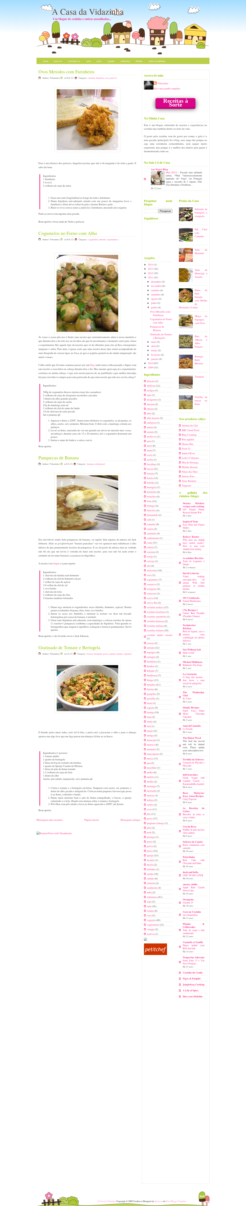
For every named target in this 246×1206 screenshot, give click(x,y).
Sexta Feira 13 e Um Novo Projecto (193, 962)
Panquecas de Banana (58, 458)
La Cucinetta (190, 674)
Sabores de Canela (193, 841)
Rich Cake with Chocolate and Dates (193, 861)
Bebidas (139, 61)
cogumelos (93, 239)
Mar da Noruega (190, 462)
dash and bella (190, 872)
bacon (90, 653)
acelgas (151, 390)
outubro (155, 290)
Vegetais (111, 61)
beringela (98, 653)
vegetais (126, 653)
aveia (150, 455)
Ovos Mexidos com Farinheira (66, 71)
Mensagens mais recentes (50, 820)
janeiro (155, 359)
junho (154, 307)
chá (149, 565)
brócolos (151, 510)
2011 (151, 277)
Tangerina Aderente (193, 957)
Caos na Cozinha (192, 911)
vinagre (151, 929)
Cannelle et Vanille (193, 942)
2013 (151, 268)
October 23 (188, 902)
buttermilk (152, 515)
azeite (150, 459)
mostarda (152, 790)
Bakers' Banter (191, 536)
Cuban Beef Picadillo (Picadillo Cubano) (193, 614)
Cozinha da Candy (193, 972)
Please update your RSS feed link (193, 947)
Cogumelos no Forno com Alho (67, 233)
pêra (149, 827)
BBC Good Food (190, 430)
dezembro (156, 281)
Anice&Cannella (192, 725)
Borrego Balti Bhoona (199, 360)
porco (113, 77)
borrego (151, 505)
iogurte (151, 707)
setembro (156, 294)
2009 (151, 367)
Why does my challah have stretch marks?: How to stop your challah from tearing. (193, 544)
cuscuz (151, 643)
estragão (151, 657)
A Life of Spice (191, 990)
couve (150, 598)
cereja (150, 556)
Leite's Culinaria (190, 458)
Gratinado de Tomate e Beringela (69, 647)
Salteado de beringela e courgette (201, 212)
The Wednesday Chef (193, 693)
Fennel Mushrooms (192, 600)
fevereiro (156, 354)
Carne (88, 61)
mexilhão (152, 767)
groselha (151, 698)
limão (150, 721)
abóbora (151, 385)
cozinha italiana (155, 630)
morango (152, 786)
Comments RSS (74, 61)
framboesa (152, 675)
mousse (151, 795)
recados (151, 860)
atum (150, 450)
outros (150, 804)
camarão (151, 524)
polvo (150, 846)
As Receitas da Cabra (193, 809)
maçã (150, 730)
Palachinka (189, 857)
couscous (152, 593)
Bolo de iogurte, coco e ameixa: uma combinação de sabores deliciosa (193, 636)
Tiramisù (199, 376)
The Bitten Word (192, 738)
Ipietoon (158, 1201)
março (154, 350)
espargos (151, 652)
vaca (149, 915)
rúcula (150, 864)
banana (90, 463)
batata (150, 478)
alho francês (153, 418)
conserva (152, 584)
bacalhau (152, 464)
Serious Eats (188, 476)
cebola (150, 547)
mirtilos (151, 777)
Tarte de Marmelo (201, 251)
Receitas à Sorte (175, 102)
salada (150, 874)
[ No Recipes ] (190, 610)
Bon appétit (188, 439)
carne (150, 542)
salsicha (151, 883)
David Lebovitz (191, 573)
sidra (149, 892)
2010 (151, 363)
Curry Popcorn (189, 799)
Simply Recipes (191, 707)
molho (150, 781)
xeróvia (151, 934)
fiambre (151, 666)
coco (149, 575)
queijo (112, 653)
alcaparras (152, 399)
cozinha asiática (155, 607)
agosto (155, 298)
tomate (119, 653)
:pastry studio (190, 884)
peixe (150, 818)
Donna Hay (188, 444)
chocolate (152, 570)
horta (150, 703)
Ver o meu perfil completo (167, 88)
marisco (151, 744)
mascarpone (153, 754)
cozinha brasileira (156, 612)
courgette (152, 588)
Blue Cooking (189, 434)
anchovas (152, 436)
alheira (151, 408)
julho (154, 303)
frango (150, 680)
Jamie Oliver (188, 453)
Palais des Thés (190, 471)
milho (150, 772)
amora (150, 427)
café (149, 519)
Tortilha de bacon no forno (201, 400)
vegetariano (112, 239)
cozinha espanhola (157, 616)
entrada (91, 77)
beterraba (152, 492)
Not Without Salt (192, 649)
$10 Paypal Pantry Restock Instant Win (193, 511)
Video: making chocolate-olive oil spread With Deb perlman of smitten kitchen (193, 582)
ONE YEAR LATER (193, 875)
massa (150, 758)
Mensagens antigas (130, 820)
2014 (151, 264)
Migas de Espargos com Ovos (201, 319)
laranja (151, 712)
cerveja (151, 561)
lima (149, 717)
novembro (156, 286)
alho (149, 413)
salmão (151, 878)
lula (149, 726)
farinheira (152, 661)
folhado (151, 670)
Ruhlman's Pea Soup (192, 664)
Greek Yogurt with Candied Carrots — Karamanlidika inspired (193, 780)
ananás (151, 432)
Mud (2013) (172, 172)
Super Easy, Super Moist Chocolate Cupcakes (193, 713)
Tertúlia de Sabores (193, 759)
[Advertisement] (168, 1155)
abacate (151, 381)
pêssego (151, 837)
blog (92, 365)
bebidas (151, 482)
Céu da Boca (189, 826)
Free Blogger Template (176, 1201)
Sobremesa (125, 61)
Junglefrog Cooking (193, 984)
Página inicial (91, 820)
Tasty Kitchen (189, 481)
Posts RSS (58, 61)
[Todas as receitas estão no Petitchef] (155, 954)
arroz (150, 445)
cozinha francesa (156, 621)
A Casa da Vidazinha (88, 11)
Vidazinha (162, 83)
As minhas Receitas (193, 558)
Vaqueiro (186, 485)
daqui (56, 563)
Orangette (188, 899)
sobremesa (99, 463)
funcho (151, 689)
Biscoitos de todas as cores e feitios (193, 816)
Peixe (99, 61)
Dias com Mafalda (193, 996)
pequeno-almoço (156, 823)
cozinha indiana (155, 625)
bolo (149, 501)
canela (150, 528)
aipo (149, 395)
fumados (100, 77)
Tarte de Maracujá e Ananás (201, 273)
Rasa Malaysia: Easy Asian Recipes (193, 794)
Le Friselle (188, 728)
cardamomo (153, 538)
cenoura (151, 552)
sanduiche (152, 887)
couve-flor (152, 602)
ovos (107, 77)
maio (154, 342)
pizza (150, 841)
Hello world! (188, 652)
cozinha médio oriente (159, 635)
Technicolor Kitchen (189, 626)
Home (45, 61)
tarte (149, 906)
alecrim (151, 404)
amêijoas (152, 422)
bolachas (152, 496)
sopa (149, 901)
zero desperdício (190, 914)
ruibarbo (151, 869)
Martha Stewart (190, 467)
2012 (151, 273)
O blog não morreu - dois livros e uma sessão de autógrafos (193, 680)
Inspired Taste (190, 521)
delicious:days (190, 774)
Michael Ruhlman (192, 662)
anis (149, 441)
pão (149, 814)
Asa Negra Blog (159, 169)
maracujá (152, 740)
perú (149, 832)
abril (153, 346)
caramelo (152, 533)
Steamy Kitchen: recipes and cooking (193, 504)
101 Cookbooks (191, 598)
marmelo (151, 749)
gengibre (152, 694)
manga (150, 735)
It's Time (187, 698)
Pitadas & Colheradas (193, 925)
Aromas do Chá (190, 425)
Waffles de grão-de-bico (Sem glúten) (193, 831)
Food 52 (186, 448)
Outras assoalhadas (156, 61)
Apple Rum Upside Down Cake (193, 889)
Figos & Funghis (192, 978)
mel (149, 763)
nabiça (150, 800)
